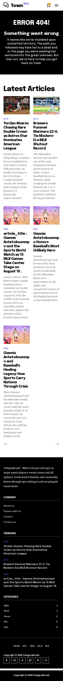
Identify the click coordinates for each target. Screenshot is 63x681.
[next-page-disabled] (56, 444)
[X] (38, 660)
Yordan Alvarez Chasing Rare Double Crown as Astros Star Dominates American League (16, 136)
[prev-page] (6, 444)
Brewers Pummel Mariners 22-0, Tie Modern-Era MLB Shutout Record (45, 136)
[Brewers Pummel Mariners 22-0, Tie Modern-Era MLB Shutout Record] (46, 105)
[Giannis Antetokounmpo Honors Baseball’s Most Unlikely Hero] (46, 215)
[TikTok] (22, 660)
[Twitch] (30, 660)
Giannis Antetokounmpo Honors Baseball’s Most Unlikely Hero (46, 242)
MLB (6, 118)
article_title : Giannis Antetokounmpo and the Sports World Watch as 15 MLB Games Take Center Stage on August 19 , (31, 582)
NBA (6, 229)
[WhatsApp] (46, 660)
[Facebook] (7, 660)
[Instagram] (14, 660)
